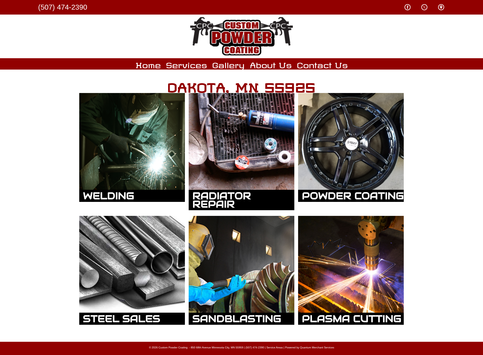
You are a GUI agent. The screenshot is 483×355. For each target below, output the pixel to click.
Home (148, 64)
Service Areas (274, 347)
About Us (271, 64)
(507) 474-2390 (254, 347)
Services (186, 64)
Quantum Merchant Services (317, 347)
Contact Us (322, 64)
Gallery (228, 64)
